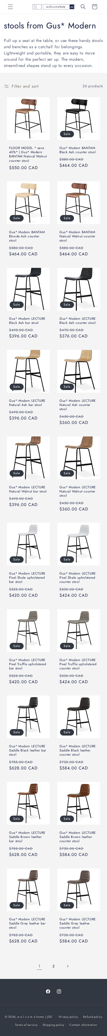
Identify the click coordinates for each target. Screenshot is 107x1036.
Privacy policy (68, 1017)
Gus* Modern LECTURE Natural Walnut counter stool (77, 491)
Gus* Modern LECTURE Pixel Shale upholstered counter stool (77, 577)
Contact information (83, 1025)
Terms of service (26, 1025)
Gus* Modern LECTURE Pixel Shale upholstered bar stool (27, 577)
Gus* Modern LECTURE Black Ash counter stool (77, 321)
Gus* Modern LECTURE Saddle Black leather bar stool (27, 750)
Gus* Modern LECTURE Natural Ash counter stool (77, 405)
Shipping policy (53, 1025)
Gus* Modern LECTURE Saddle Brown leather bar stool (27, 837)
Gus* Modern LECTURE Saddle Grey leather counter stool (77, 923)
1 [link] (39, 966)
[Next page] (67, 966)
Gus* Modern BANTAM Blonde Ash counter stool (27, 236)
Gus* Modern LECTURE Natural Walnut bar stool (28, 489)
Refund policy (92, 1017)
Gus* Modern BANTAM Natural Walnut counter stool (77, 236)
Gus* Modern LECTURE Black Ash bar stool (27, 321)
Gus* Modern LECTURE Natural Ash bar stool (27, 403)
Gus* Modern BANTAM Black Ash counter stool (77, 150)
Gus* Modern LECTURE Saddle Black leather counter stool (77, 750)
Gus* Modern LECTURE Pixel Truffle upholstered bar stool (27, 664)
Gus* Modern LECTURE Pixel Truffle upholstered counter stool (78, 664)
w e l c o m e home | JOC (35, 1017)
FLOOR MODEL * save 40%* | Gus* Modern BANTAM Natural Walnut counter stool (28, 154)
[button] (10, 7)
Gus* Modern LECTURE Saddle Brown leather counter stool (77, 837)
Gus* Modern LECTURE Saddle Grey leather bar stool (27, 923)
